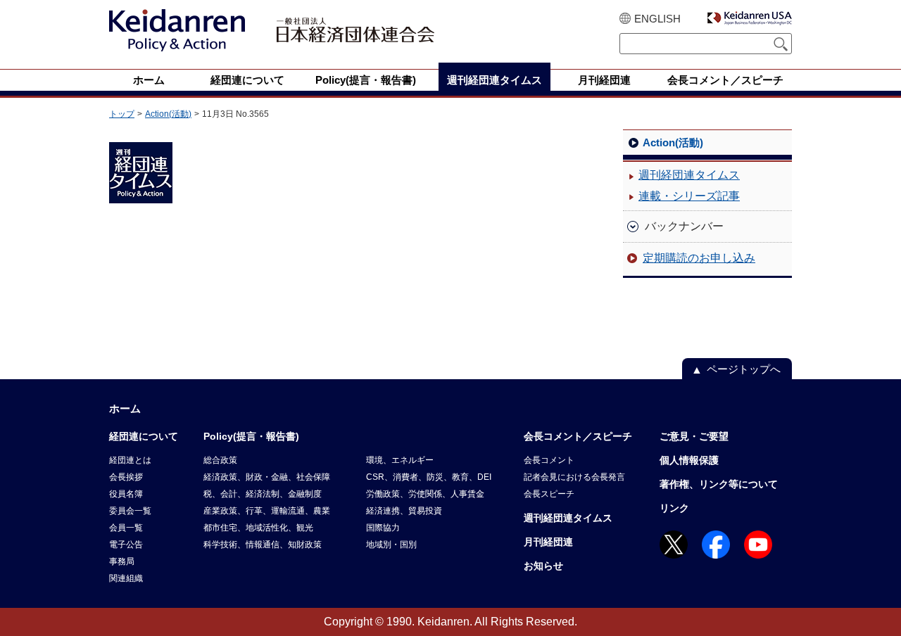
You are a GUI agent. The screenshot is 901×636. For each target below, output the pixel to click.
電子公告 (126, 544)
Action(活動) (168, 114)
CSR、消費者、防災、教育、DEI (428, 477)
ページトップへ (744, 369)
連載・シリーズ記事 (689, 196)
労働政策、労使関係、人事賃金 (425, 494)
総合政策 (220, 460)
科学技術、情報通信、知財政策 (262, 544)
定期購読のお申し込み (699, 258)
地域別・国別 (391, 544)
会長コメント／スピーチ (578, 436)
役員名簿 (126, 494)
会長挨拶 (126, 477)
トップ (121, 114)
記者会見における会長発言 (574, 477)
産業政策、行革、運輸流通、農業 (266, 511)
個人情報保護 (689, 460)
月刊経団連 (548, 541)
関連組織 (126, 578)
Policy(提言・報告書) (251, 436)
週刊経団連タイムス (689, 175)
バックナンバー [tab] (684, 226)
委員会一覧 (130, 511)
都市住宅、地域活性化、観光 (258, 528)
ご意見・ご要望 (694, 436)
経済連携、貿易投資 (404, 511)
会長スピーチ (549, 494)
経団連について (143, 436)
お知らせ (543, 565)
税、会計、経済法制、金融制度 (262, 494)
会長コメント (549, 460)
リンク (674, 508)
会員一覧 (126, 528)
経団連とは (130, 460)
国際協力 (383, 528)
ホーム (125, 408)
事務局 (121, 561)
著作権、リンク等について (719, 484)
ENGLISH (657, 19)
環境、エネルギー (400, 460)
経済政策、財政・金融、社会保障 (266, 477)
